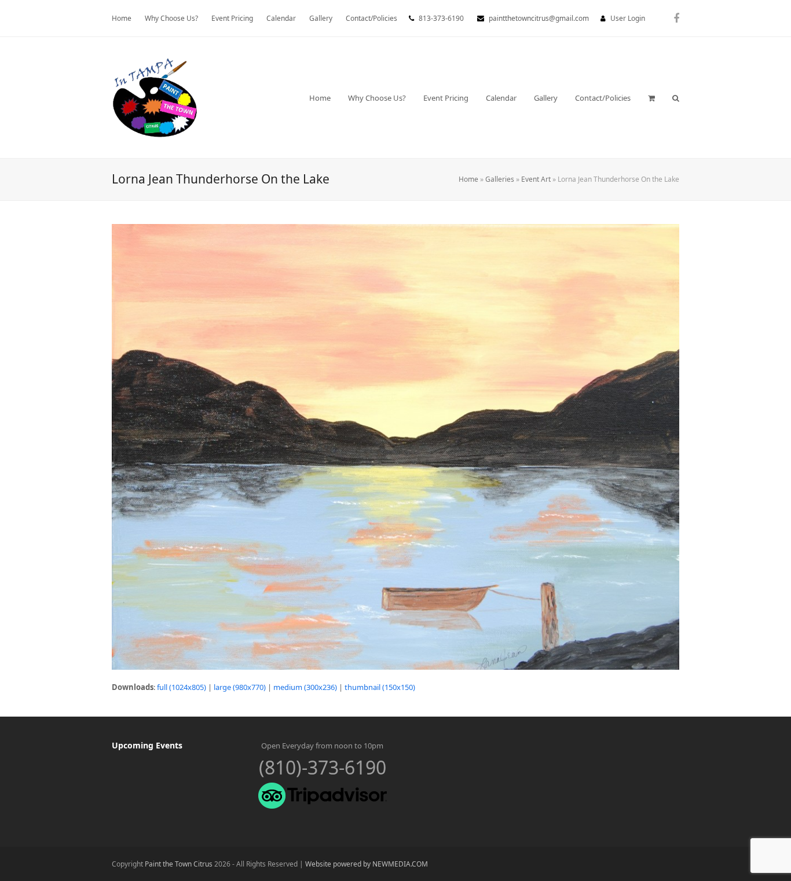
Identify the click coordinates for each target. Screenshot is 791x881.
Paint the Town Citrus (179, 864)
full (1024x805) (181, 687)
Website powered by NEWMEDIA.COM (366, 864)
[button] (651, 97)
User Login (627, 18)
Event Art (536, 179)
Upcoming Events (147, 745)
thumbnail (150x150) (380, 687)
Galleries (499, 179)
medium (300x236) (305, 687)
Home (468, 179)
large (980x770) (240, 687)
